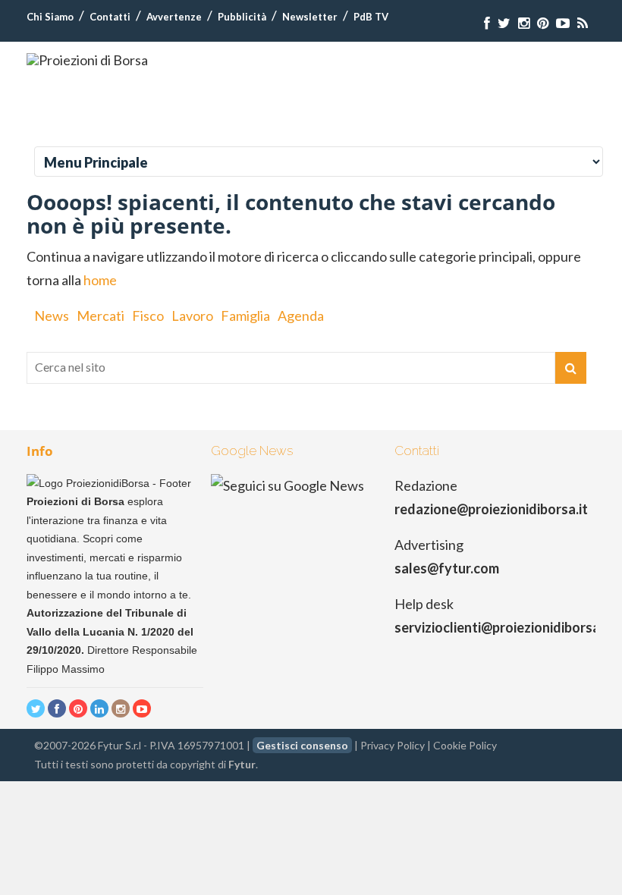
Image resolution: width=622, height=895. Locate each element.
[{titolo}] (487, 23)
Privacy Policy (392, 745)
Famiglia (245, 315)
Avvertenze (174, 17)
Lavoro (192, 315)
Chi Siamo (50, 17)
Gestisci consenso (302, 745)
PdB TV (370, 17)
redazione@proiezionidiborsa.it (491, 509)
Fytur (242, 764)
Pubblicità (242, 17)
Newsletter (310, 17)
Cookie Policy (465, 745)
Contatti (110, 17)
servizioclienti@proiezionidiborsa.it (503, 627)
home (100, 280)
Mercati (100, 315)
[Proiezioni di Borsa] (87, 60)
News (51, 315)
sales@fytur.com (446, 568)
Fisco (148, 315)
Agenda (301, 315)
